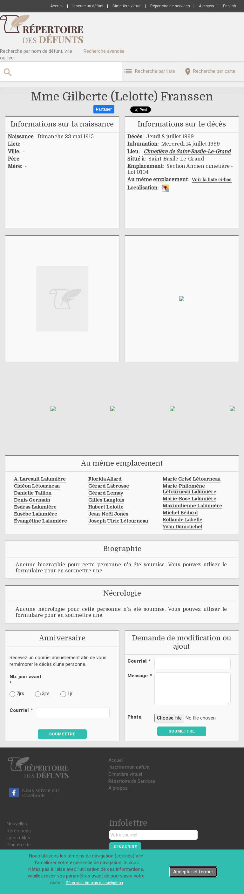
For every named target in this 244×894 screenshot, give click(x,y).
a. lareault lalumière (40, 479)
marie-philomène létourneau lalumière (189, 489)
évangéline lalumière (40, 521)
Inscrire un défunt (88, 6)
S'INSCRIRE (125, 846)
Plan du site (19, 845)
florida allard (105, 479)
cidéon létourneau (37, 486)
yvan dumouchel (182, 526)
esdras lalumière (35, 507)
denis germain (32, 500)
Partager (104, 109)
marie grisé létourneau (191, 479)
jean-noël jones (108, 514)
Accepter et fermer (193, 872)
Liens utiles (18, 838)
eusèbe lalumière (35, 514)
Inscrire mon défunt (129, 767)
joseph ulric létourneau (118, 521)
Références (19, 831)
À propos (206, 6)
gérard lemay (105, 493)
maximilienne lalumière (192, 505)
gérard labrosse (108, 486)
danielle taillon (32, 493)
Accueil (57, 6)
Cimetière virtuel (126, 6)
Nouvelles (17, 824)
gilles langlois (106, 500)
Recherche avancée (104, 51)
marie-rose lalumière (189, 499)
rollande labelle (182, 519)
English (229, 6)
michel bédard (180, 512)
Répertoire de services (170, 6)
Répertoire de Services (131, 781)
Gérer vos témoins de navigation (94, 883)
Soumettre (62, 734)
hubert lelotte (106, 507)
